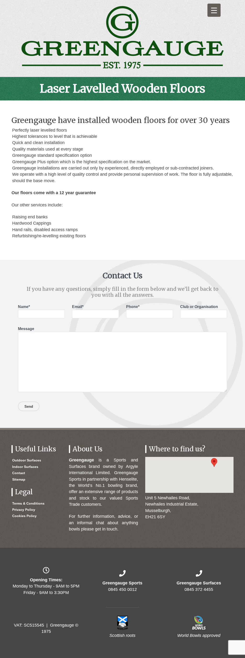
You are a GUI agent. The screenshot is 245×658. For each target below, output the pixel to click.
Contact (18, 473)
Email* (78, 307)
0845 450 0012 (122, 589)
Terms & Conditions (28, 503)
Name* (24, 307)
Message (26, 329)
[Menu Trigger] (214, 10)
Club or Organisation (199, 307)
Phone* (132, 307)
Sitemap (18, 479)
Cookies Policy (24, 516)
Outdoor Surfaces (26, 460)
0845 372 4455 (198, 589)
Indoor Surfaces (25, 467)
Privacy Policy (23, 510)
